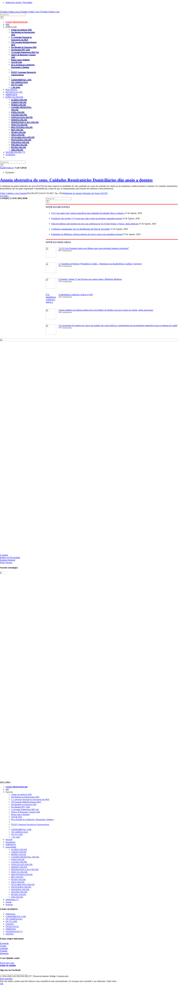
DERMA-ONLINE (18, 105)
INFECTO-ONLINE (19, 125)
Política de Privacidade (10, 557)
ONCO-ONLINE (18, 135)
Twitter (3, 946)
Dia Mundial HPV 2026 (20, 50)
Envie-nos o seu (8, 964)
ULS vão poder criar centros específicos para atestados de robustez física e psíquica (87, 213)
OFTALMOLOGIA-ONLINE (23, 137)
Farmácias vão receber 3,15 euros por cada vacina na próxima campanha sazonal (86, 218)
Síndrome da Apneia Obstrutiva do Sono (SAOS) (85, 193)
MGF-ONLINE (17, 130)
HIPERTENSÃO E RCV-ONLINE (25, 122)
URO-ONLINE (17, 150)
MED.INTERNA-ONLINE (22, 127)
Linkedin (4, 948)
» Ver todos (15, 87)
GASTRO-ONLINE (19, 115)
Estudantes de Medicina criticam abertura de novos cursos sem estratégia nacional (87, 234)
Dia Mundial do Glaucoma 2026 (23, 47)
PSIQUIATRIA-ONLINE (21, 140)
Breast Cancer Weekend (20, 60)
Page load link (6, 978)
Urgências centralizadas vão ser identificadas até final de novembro (80, 229)
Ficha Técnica (6, 562)
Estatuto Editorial (7, 560)
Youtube (3, 951)
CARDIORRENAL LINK (21, 80)
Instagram (4, 953)
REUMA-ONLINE (18, 147)
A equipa (4, 555)
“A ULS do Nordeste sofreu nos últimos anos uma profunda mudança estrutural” (93, 248)
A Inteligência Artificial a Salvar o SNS (75, 294)
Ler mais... (4, 196)
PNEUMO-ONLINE (19, 145)
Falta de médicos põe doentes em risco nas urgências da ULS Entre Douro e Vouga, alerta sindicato (94, 224)
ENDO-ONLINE (18, 112)
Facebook (4, 943)
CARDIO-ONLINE (19, 102)
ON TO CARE (17, 85)
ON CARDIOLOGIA (19, 82)
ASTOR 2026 (16, 62)
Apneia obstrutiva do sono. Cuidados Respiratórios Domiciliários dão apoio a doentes (76, 180)
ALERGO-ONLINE (19, 100)
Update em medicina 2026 (21, 29)
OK (1, 983)
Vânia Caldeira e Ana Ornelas (13, 193)
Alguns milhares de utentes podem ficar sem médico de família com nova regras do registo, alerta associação (105, 310)
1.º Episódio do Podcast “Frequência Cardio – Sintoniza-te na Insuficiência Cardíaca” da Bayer (100, 264)
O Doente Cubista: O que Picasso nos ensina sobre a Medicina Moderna (90, 279)
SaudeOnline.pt (7, 168)
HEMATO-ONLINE (19, 120)
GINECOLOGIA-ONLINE (22, 117)
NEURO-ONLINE (18, 132)
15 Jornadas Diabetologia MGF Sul (25, 52)
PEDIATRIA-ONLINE (20, 142)
